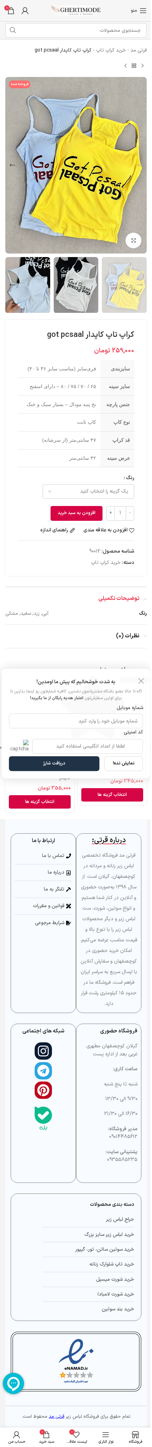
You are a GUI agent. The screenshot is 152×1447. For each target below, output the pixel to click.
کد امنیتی (133, 732)
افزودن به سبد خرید (76, 513)
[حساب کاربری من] (25, 11)
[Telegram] (43, 1070)
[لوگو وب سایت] (76, 10)
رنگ (130, 478)
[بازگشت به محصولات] (134, 65)
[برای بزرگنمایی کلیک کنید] (133, 241)
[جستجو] (12, 30)
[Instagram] (43, 1051)
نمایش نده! (124, 763)
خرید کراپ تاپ (111, 50)
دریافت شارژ (54, 763)
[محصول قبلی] (142, 65)
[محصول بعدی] (125, 65)
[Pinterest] (43, 1090)
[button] (140, 165)
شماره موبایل (130, 707)
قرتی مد (138, 50)
